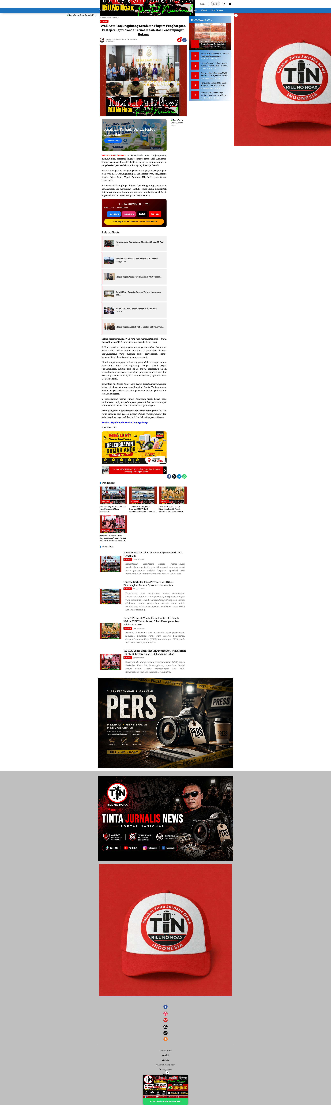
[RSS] (165, 1039)
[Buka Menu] (229, 3)
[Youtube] (165, 1020)
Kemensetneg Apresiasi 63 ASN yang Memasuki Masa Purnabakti (113, 509)
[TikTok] (165, 1033)
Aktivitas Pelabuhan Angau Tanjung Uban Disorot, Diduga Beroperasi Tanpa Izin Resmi (213, 93)
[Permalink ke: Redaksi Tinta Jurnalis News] (103, 40)
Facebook (114, 214)
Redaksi (165, 1055)
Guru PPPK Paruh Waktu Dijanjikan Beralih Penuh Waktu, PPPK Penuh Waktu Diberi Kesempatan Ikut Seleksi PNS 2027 (172, 509)
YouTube (155, 214)
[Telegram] (179, 476)
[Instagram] (165, 1014)
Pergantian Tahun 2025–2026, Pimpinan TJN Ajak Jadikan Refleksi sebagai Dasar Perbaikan (215, 84)
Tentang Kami (165, 1050)
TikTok (142, 214)
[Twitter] (174, 476)
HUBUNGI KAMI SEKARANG (165, 1101)
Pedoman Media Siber (165, 1065)
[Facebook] (169, 476)
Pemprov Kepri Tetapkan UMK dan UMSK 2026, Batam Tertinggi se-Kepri (215, 74)
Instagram (129, 214)
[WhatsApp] (184, 476)
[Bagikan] (184, 40)
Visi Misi (165, 1060)
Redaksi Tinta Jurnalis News (116, 39)
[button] (217, 4)
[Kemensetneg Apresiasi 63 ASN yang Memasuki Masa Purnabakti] (113, 495)
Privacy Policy (166, 1069)
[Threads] (165, 1027)
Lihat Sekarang (113, 140)
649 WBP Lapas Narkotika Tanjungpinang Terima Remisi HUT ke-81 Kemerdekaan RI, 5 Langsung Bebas (113, 538)
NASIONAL (104, 21)
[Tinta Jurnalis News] (147, 3)
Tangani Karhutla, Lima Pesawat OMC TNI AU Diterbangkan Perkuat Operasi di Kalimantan (143, 509)
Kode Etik (165, 1074)
